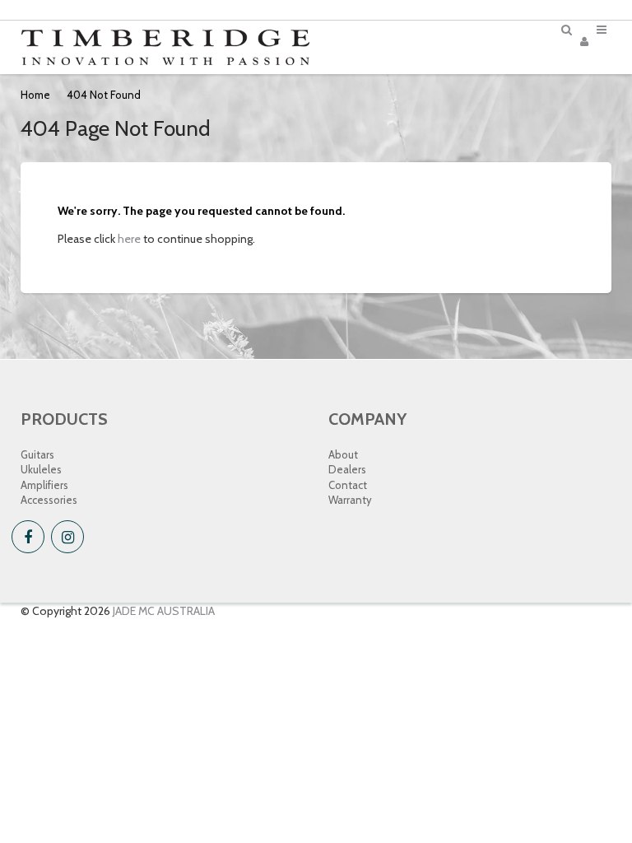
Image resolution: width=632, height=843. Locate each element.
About (343, 454)
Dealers (347, 469)
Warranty (350, 499)
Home (35, 94)
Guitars (37, 454)
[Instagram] (67, 536)
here (129, 238)
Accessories (49, 499)
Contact (347, 484)
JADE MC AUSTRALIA (164, 610)
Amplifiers (44, 484)
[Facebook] (28, 536)
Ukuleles (41, 469)
